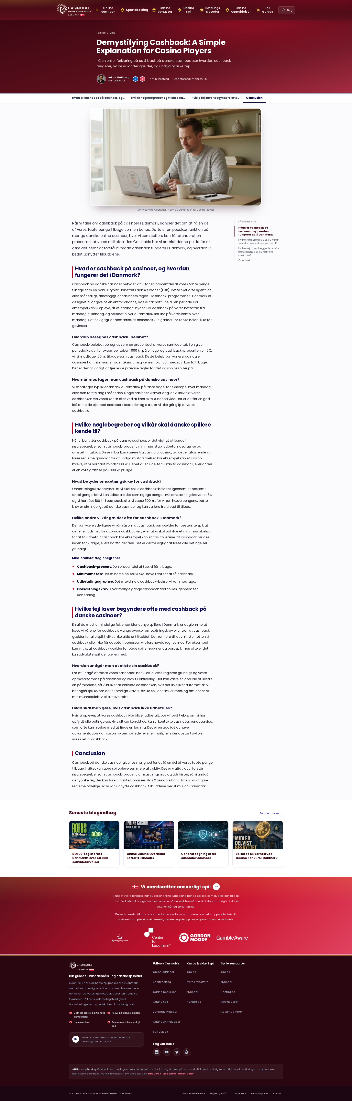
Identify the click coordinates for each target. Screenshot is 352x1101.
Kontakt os (194, 1002)
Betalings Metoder (165, 1012)
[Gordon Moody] (195, 937)
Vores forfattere (197, 982)
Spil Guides (160, 1032)
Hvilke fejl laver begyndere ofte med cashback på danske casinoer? (258, 252)
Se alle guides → (271, 813)
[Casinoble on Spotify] (186, 1052)
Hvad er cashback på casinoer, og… (98, 98)
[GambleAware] (232, 937)
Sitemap (277, 1093)
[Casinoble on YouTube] (167, 1052)
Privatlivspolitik (259, 1093)
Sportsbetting (162, 982)
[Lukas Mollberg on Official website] (142, 79)
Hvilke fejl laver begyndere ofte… (215, 98)
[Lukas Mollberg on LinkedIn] (135, 79)
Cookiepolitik (229, 1002)
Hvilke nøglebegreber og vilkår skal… (158, 98)
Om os (191, 972)
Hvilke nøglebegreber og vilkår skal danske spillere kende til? (258, 241)
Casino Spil (160, 1002)
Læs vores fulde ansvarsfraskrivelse (171, 1073)
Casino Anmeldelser (166, 1022)
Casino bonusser (164, 992)
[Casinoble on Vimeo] (176, 1052)
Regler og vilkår (231, 1012)
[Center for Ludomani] (157, 937)
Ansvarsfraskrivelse (193, 1093)
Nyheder (192, 992)
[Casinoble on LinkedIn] (157, 1052)
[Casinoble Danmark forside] (74, 9)
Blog (113, 32)
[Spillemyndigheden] (120, 937)
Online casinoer (163, 972)
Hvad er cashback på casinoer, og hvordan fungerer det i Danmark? (256, 231)
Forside (101, 32)
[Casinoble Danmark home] (81, 965)
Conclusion (254, 98)
